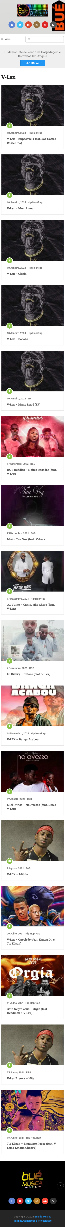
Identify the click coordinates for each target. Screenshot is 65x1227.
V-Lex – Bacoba (17, 339)
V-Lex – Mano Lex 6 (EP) (23, 404)
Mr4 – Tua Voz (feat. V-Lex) (26, 539)
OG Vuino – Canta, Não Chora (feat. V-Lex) (31, 606)
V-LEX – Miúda (17, 874)
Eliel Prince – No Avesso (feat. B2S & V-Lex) (31, 807)
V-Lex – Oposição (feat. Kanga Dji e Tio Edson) (31, 941)
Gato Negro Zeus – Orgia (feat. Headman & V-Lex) (27, 1011)
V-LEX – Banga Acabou (23, 739)
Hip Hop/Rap (35, 132)
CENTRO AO (33, 63)
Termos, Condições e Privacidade (33, 1220)
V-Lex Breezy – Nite (20, 1078)
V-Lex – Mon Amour (21, 208)
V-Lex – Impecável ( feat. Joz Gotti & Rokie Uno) (31, 141)
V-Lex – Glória (17, 273)
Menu (8, 39)
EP (29, 398)
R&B (32, 463)
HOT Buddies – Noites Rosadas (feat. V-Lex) (32, 471)
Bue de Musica (42, 1216)
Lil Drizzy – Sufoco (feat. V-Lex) (28, 674)
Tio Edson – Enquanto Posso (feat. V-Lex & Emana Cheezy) (32, 1145)
